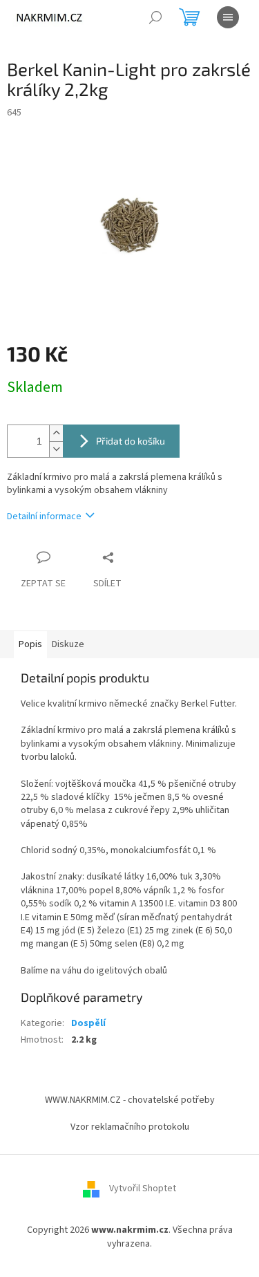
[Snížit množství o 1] (56, 449)
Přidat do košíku (130, 441)
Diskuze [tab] (68, 644)
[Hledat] (155, 17)
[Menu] (228, 17)
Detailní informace (44, 516)
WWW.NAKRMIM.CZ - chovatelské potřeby (130, 1100)
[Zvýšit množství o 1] (56, 433)
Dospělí (88, 1023)
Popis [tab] (30, 644)
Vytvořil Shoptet (142, 1189)
